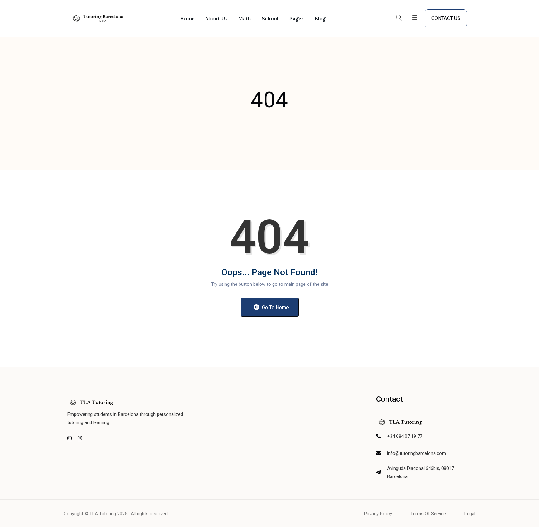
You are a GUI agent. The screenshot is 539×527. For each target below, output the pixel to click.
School (270, 18)
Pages (296, 18)
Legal (469, 513)
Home (187, 18)
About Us (216, 18)
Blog (320, 18)
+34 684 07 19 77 (404, 436)
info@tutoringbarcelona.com (416, 453)
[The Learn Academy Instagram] (80, 438)
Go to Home (275, 307)
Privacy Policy (378, 513)
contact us (445, 18)
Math (244, 18)
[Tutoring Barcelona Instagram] (69, 438)
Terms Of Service (428, 513)
